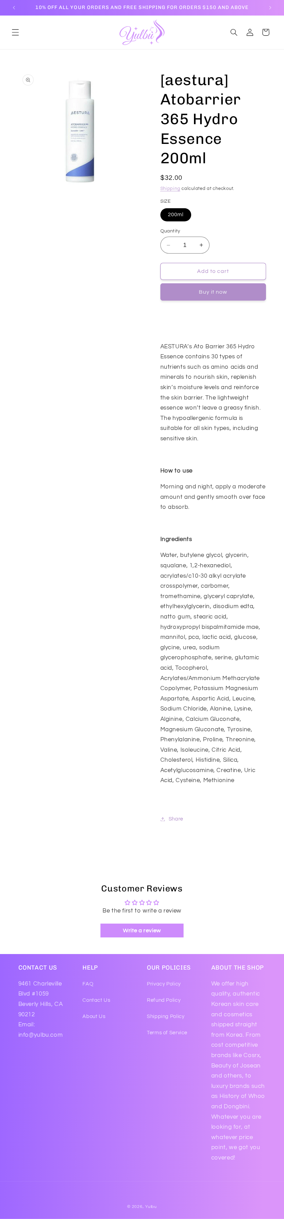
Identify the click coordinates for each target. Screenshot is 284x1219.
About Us (93, 1016)
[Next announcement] (270, 7)
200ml (176, 214)
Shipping (170, 188)
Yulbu (151, 1207)
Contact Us (96, 1000)
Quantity (170, 231)
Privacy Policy (164, 984)
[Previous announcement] (13, 7)
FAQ (87, 984)
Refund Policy (163, 1000)
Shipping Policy (165, 1016)
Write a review (142, 930)
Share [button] (176, 819)
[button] (15, 32)
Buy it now (213, 292)
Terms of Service (167, 1032)
